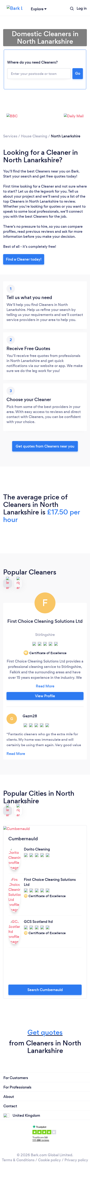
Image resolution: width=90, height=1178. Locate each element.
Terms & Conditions (18, 1160)
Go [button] (77, 73)
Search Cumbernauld (45, 989)
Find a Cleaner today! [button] (23, 259)
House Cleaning (34, 136)
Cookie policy (49, 1160)
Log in (82, 8)
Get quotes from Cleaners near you (45, 446)
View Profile (45, 695)
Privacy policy (76, 1160)
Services (10, 136)
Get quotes (45, 1032)
